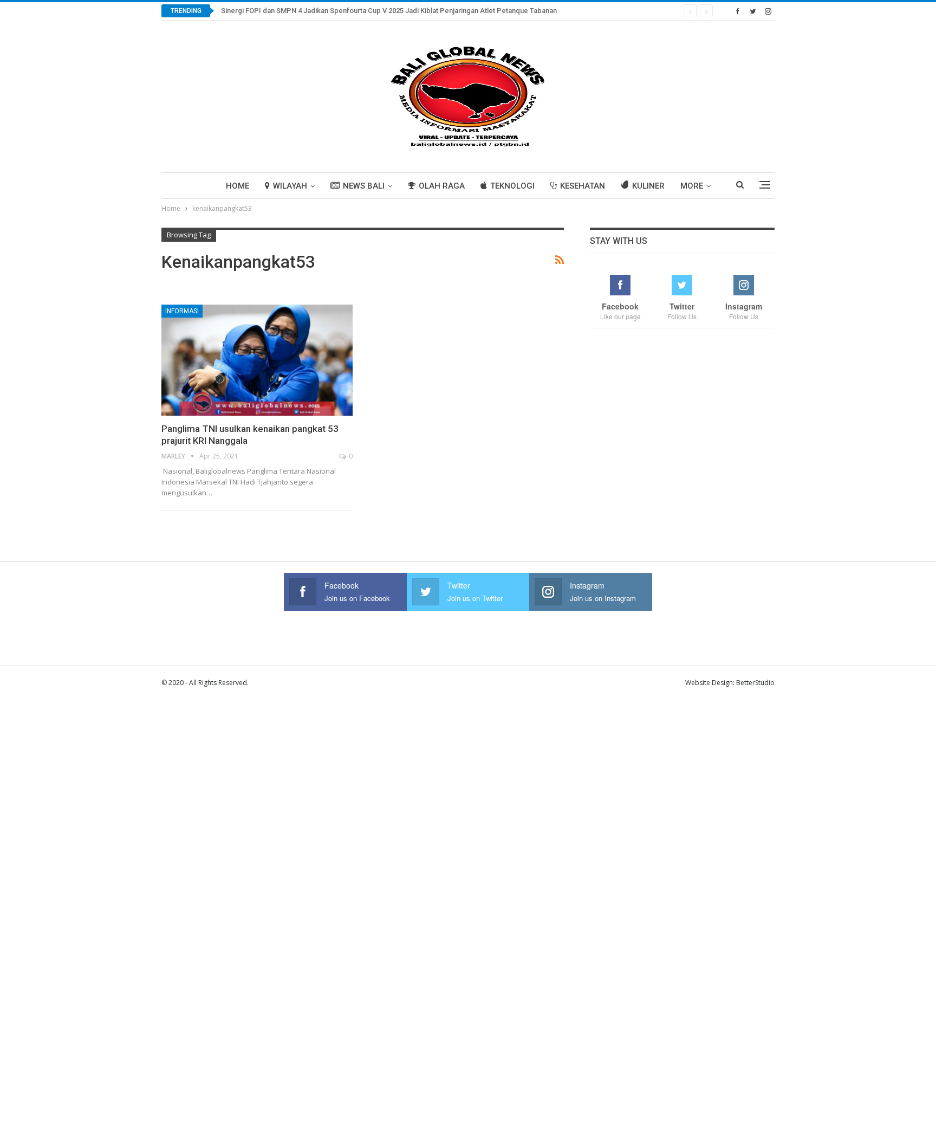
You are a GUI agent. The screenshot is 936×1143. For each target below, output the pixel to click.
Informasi (182, 311)
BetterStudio (755, 682)
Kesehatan (582, 186)
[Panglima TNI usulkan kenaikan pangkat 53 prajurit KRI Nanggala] (257, 360)
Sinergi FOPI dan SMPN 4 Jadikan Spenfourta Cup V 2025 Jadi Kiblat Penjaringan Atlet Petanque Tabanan (389, 11)
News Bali (364, 186)
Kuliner (648, 186)
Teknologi (512, 186)
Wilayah (290, 186)
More (691, 186)
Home (237, 186)
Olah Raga (442, 186)
